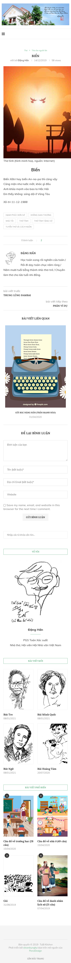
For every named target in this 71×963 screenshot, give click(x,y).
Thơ (25, 50)
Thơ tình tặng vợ (43, 221)
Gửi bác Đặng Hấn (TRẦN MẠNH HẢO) (35, 412)
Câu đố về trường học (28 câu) (18, 843)
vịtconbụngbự (30, 947)
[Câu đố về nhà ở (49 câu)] (52, 816)
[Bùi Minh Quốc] (52, 689)
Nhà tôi (9, 221)
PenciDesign (35, 950)
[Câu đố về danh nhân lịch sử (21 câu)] (52, 875)
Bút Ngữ (8, 768)
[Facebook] (61, 34)
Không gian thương (41, 215)
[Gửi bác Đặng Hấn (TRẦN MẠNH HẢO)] (35, 366)
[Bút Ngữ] (18, 743)
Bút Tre (8, 714)
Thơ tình (23, 221)
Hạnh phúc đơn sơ (15, 215)
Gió (5, 900)
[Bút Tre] (18, 689)
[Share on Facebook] (46, 240)
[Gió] (18, 875)
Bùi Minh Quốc (46, 714)
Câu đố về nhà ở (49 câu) (52, 841)
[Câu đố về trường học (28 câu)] (18, 816)
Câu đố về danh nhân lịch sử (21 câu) (50, 902)
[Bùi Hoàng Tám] (52, 743)
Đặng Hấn (23, 60)
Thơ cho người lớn (39, 50)
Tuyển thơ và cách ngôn (19, 227)
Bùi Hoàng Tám (46, 768)
